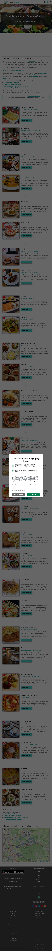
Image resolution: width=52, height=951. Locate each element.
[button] (26, 474)
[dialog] (26, 475)
